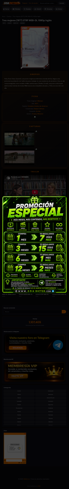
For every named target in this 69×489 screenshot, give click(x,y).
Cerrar (66, 197)
